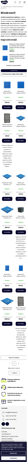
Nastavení (13, 453)
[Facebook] (3, 424)
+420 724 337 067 (10, 416)
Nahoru (15, 373)
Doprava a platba (7, 439)
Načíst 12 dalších (14, 358)
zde (12, 449)
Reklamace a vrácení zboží (10, 436)
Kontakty (4, 432)
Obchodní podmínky (8, 441)
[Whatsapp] (7, 424)
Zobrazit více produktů (13, 65)
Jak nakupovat (6, 434)
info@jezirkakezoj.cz (11, 412)
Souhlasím (13, 458)
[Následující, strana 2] (14, 363)
